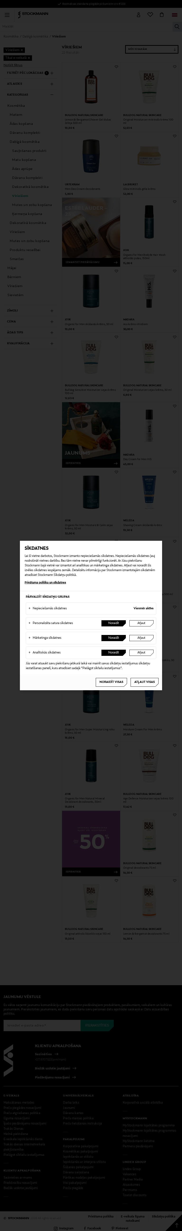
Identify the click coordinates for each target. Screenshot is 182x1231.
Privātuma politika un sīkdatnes (45, 582)
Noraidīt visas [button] (111, 682)
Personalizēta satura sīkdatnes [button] (50, 623)
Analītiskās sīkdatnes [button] (44, 653)
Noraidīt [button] (113, 623)
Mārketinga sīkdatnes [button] (44, 638)
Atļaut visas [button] (144, 682)
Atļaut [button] (141, 623)
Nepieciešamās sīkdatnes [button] (47, 608)
